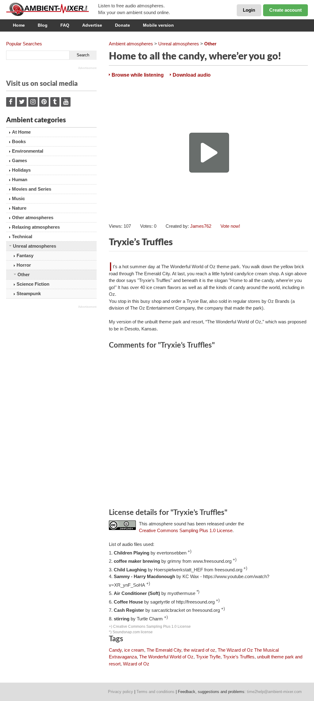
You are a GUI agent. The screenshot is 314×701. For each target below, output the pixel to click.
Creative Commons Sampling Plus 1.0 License (185, 530)
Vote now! (230, 226)
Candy (115, 650)
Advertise (92, 25)
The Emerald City (164, 650)
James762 (200, 226)
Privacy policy (120, 691)
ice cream (134, 650)
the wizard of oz (199, 650)
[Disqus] (208, 429)
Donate (122, 25)
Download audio (192, 75)
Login (249, 10)
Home (19, 25)
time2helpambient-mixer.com (274, 691)
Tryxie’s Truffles (239, 656)
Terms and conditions (155, 691)
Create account (285, 10)
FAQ (64, 25)
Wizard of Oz (136, 663)
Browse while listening (138, 75)
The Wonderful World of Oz (166, 656)
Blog (43, 25)
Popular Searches (24, 43)
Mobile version (158, 25)
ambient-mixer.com (52, 9)
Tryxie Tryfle (208, 656)
